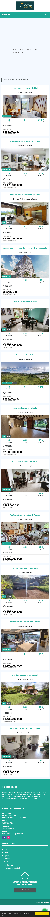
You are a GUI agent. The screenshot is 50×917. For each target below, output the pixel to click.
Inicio (5, 849)
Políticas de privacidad (11, 868)
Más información (12, 915)
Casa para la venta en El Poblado (25, 301)
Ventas (6, 852)
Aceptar (42, 914)
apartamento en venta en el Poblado (25, 88)
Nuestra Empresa (9, 862)
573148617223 (7, 823)
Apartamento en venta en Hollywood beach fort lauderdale (25, 248)
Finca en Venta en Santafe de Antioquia (25, 195)
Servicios (6, 859)
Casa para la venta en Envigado (25, 408)
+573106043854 (8, 828)
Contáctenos (8, 865)
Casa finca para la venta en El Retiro (25, 568)
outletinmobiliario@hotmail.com (13, 834)
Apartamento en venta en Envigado (25, 461)
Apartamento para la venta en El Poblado (25, 141)
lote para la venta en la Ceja (25, 355)
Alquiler (6, 856)
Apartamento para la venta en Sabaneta (25, 728)
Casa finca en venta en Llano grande (25, 675)
